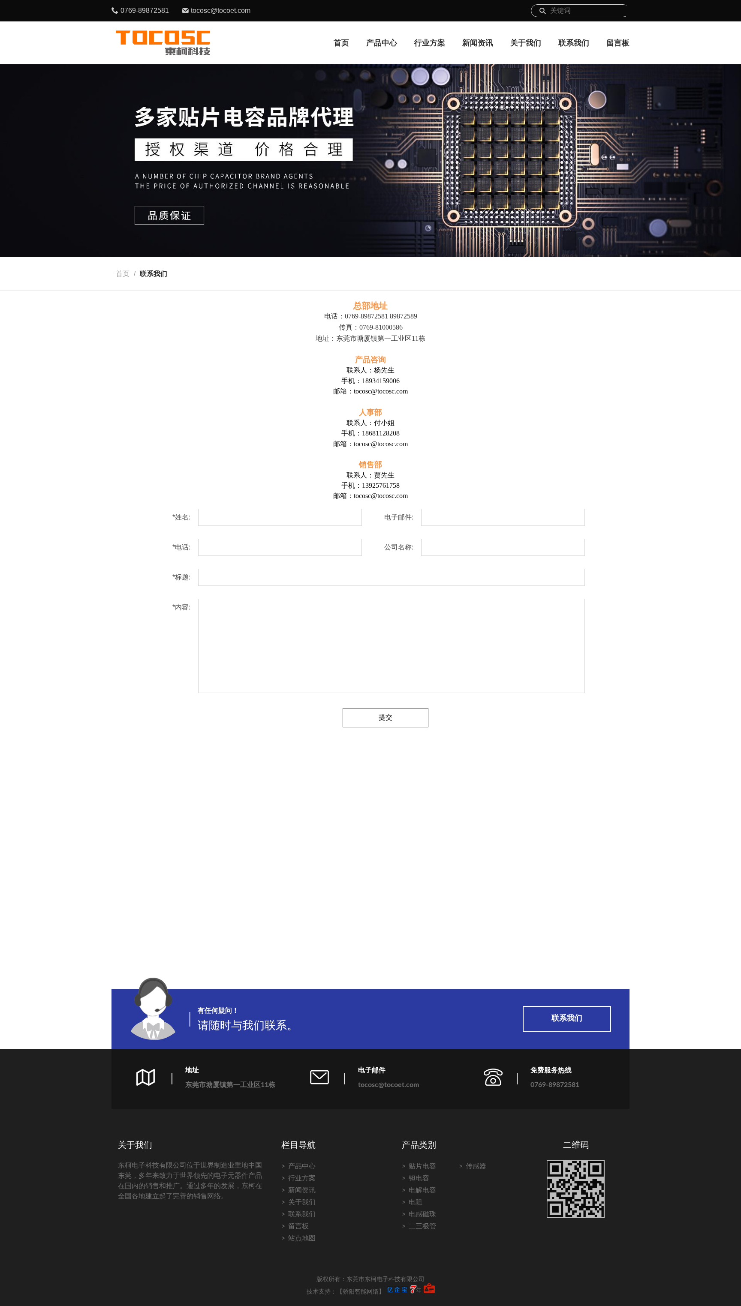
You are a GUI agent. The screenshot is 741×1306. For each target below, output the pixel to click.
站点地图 (302, 1238)
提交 (385, 717)
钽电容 (419, 1178)
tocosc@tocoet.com (220, 10)
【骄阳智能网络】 (361, 1292)
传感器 (476, 1166)
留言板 (618, 43)
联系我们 (573, 43)
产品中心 (381, 43)
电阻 (415, 1202)
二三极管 (422, 1226)
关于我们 (525, 43)
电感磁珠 (422, 1214)
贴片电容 (422, 1166)
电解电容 (422, 1190)
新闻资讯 (477, 43)
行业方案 (429, 43)
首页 (341, 43)
